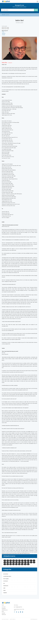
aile (4, 583)
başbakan (5, 592)
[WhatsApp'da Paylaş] (8, 28)
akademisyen (5, 585)
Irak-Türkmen (5, 574)
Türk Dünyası (5, 581)
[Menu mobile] (37, 1)
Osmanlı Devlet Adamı (7, 576)
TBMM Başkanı (6, 578)
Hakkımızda (4, 614)
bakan (4, 590)
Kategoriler (4, 608)
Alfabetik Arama (5, 610)
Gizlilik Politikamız (12, 619)
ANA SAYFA (3, 14)
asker (4, 588)
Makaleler (3, 613)
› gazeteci (3, 33)
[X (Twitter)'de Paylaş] (5, 28)
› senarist (3, 34)
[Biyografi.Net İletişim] (6, 602)
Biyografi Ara (6, 1)
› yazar (3, 31)
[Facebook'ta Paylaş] (3, 28)
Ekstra (3, 611)
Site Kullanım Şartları (5, 619)
